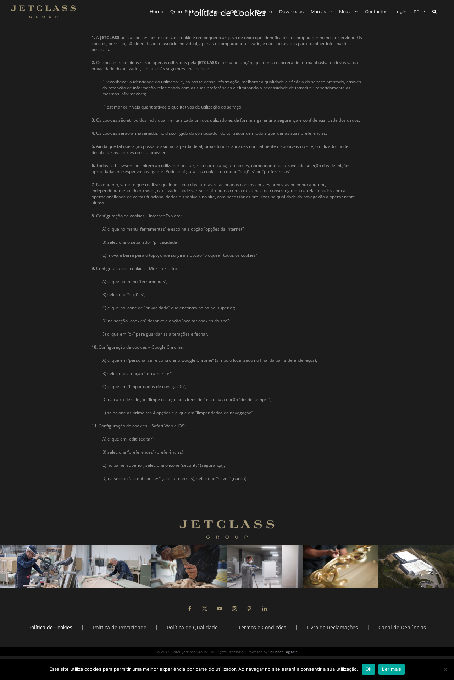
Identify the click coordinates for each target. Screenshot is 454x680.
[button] (434, 11)
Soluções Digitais (282, 651)
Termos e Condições (262, 627)
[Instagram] (234, 608)
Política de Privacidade (119, 627)
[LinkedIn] (264, 608)
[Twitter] (204, 608)
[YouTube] (219, 608)
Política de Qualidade (192, 627)
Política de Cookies (50, 627)
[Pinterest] (249, 608)
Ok (368, 669)
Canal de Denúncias (402, 627)
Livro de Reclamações (332, 627)
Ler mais (391, 669)
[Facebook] (189, 608)
